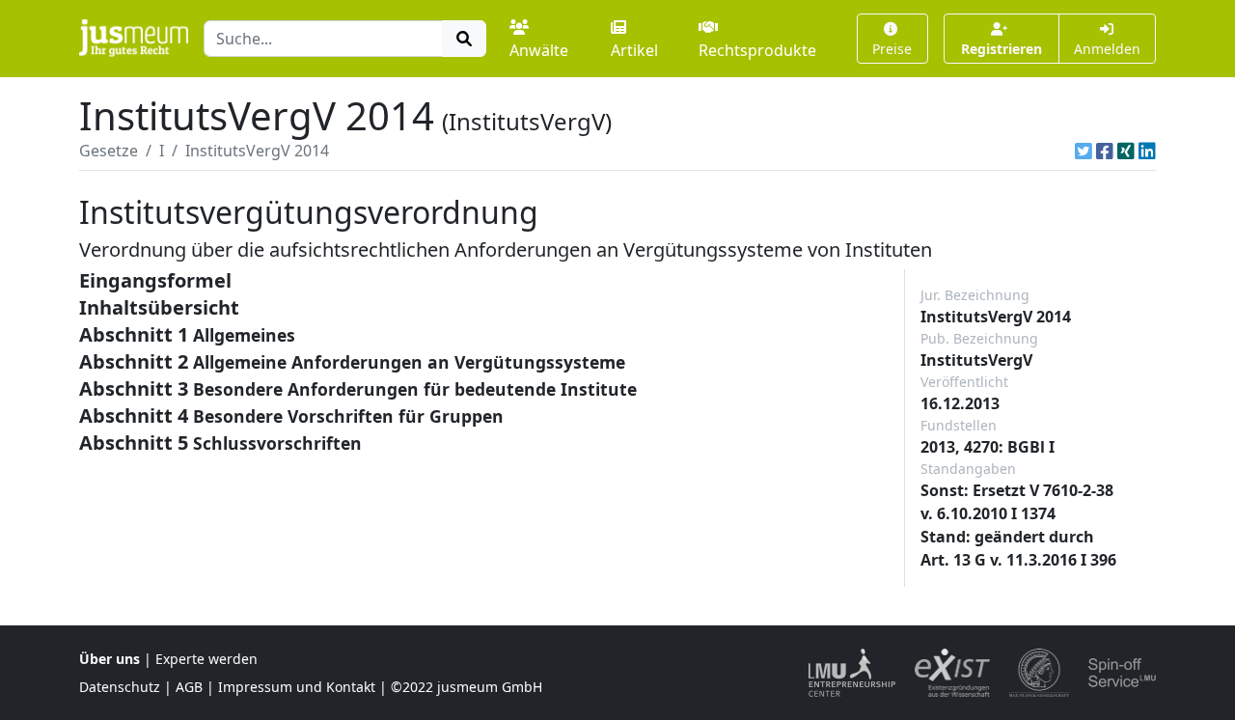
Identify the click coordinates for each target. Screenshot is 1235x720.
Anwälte (538, 50)
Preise (892, 49)
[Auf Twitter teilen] (1083, 150)
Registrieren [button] (1001, 49)
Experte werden (206, 659)
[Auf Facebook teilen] (1104, 150)
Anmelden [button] (1107, 49)
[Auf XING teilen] (1126, 150)
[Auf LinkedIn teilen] (1147, 150)
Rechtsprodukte (757, 50)
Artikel (634, 50)
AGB (189, 687)
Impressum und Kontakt (296, 687)
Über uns (109, 659)
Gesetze (108, 150)
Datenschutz (119, 687)
